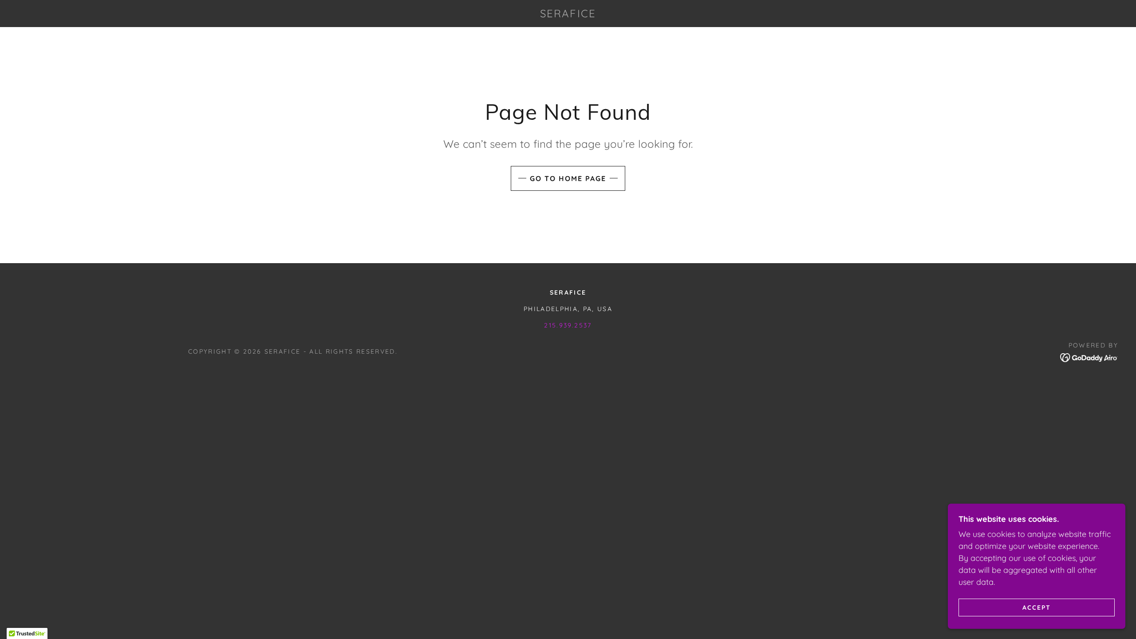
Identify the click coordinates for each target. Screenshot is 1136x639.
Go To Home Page (568, 178)
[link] (568, 14)
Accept (1036, 607)
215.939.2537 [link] (568, 325)
